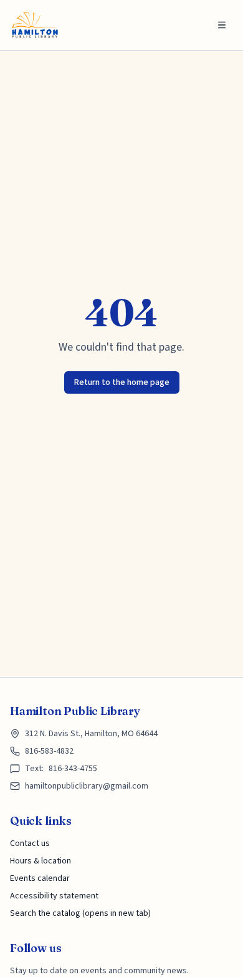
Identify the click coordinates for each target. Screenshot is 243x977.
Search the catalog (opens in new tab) (80, 913)
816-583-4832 (49, 751)
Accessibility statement (54, 896)
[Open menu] (222, 25)
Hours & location (40, 861)
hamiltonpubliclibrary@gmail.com (86, 786)
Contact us (30, 843)
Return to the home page (121, 382)
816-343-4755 (73, 768)
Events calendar (40, 878)
